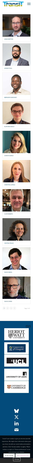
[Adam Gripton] (16, 25)
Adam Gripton (8, 39)
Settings (16, 459)
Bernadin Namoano (10, 97)
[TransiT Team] (13, 3)
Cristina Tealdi (9, 243)
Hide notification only (23, 455)
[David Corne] (16, 288)
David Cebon (8, 272)
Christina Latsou (9, 185)
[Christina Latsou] (16, 171)
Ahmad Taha (8, 68)
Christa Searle (8, 155)
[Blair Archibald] (16, 113)
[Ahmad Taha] (16, 54)
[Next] (29, 326)
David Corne (8, 301)
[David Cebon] (16, 258)
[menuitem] (28, 3)
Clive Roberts (8, 214)
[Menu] (28, 3)
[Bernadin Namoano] (16, 84)
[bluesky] (16, 411)
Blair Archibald (9, 126)
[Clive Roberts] (16, 200)
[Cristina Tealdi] (16, 229)
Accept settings (9, 455)
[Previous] (27, 326)
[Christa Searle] (16, 142)
